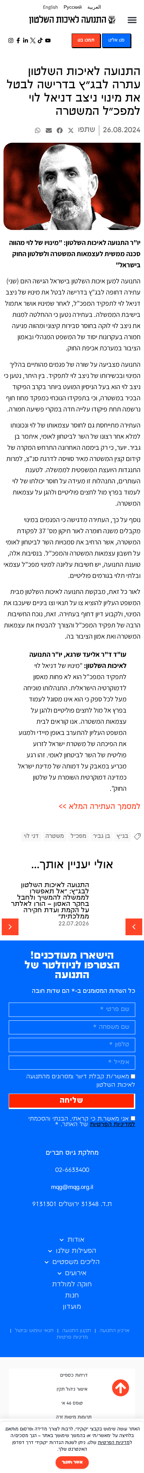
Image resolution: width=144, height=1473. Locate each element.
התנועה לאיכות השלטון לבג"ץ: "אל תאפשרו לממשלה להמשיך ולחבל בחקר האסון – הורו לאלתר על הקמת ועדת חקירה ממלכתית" (50, 901)
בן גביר (101, 836)
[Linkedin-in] (25, 40)
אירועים (76, 1273)
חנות (72, 1295)
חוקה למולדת (72, 1284)
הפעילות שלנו (76, 1251)
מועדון (72, 1306)
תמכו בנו (86, 40)
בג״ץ (122, 836)
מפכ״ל (78, 836)
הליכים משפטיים (76, 1262)
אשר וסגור (72, 1462)
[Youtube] (47, 40)
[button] (132, 20)
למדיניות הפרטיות (112, 1125)
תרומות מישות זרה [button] (74, 1417)
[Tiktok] (40, 40)
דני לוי (31, 836)
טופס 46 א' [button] (72, 1403)
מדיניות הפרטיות (114, 1443)
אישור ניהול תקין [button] (72, 1389)
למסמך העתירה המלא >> (100, 807)
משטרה (54, 836)
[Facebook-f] (18, 40)
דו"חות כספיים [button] (74, 1375)
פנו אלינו (116, 40)
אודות (76, 1239)
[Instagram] (10, 40)
